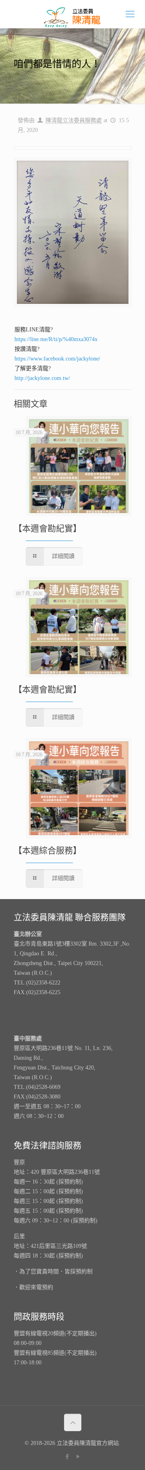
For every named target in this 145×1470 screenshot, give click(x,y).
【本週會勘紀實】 (47, 528)
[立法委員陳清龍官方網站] (72, 14)
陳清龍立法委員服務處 (74, 120)
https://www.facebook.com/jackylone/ (57, 359)
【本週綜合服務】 (47, 850)
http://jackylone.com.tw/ (42, 378)
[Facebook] (67, 1456)
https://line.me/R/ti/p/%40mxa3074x (55, 339)
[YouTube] (78, 1456)
